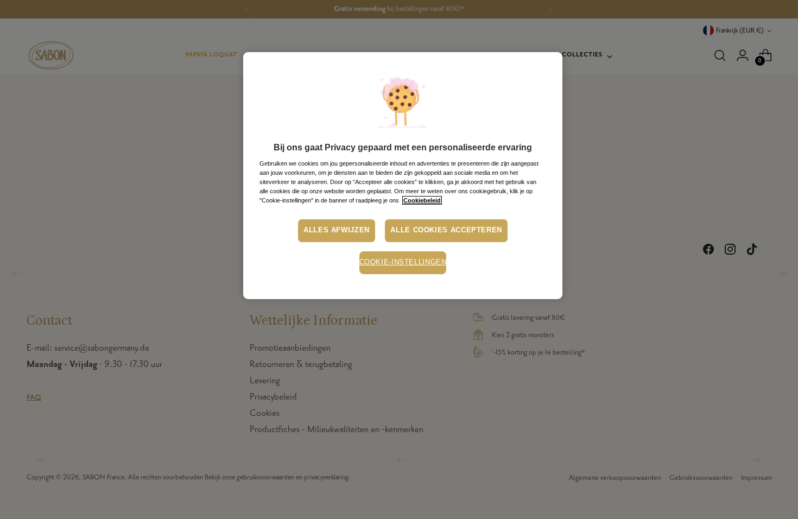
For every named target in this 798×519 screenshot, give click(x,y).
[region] (402, 175)
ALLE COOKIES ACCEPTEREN (446, 230)
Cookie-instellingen (403, 262)
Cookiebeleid (422, 200)
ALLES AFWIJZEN (336, 230)
